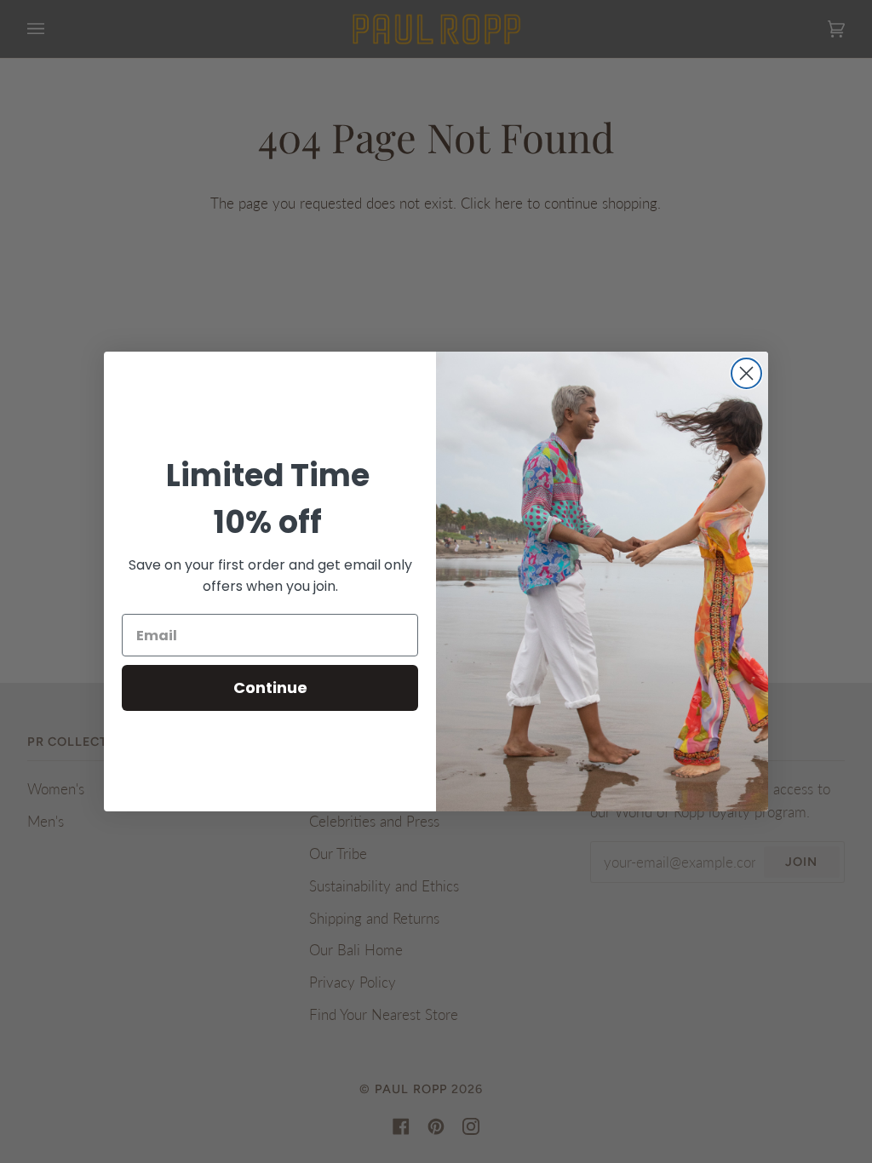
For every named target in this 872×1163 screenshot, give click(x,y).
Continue (270, 687)
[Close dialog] (746, 373)
